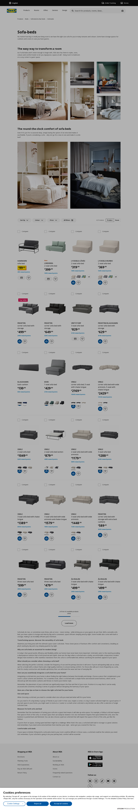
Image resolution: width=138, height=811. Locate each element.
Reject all (37, 804)
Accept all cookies (61, 804)
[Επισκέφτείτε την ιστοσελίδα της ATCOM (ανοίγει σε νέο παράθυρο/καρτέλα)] (126, 808)
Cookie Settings (13, 804)
